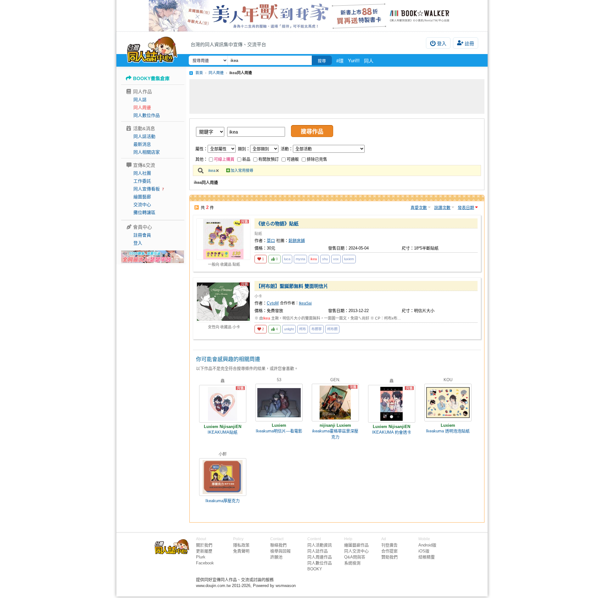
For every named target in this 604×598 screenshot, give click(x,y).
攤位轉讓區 (144, 212)
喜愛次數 (419, 207)
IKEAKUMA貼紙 (223, 432)
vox (336, 259)
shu (325, 259)
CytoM (273, 303)
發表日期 (466, 207)
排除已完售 (317, 159)
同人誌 (140, 99)
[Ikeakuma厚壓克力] (222, 477)
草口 (271, 240)
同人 (368, 60)
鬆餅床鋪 (296, 240)
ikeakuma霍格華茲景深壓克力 (335, 434)
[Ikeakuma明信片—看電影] (279, 402)
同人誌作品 (317, 551)
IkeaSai (305, 303)
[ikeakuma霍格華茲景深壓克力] (335, 402)
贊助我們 (389, 557)
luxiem (349, 259)
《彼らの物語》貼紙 (277, 223)
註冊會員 (142, 235)
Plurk (200, 557)
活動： (287, 148)
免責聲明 (241, 551)
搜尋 (322, 60)
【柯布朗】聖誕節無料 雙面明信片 (292, 286)
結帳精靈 (426, 557)
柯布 (302, 329)
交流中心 (142, 204)
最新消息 (142, 144)
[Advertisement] (336, 96)
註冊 (469, 43)
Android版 (427, 545)
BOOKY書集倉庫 (151, 78)
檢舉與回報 (280, 551)
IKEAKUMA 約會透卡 (391, 432)
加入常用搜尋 (242, 170)
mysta (300, 259)
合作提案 (389, 551)
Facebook (205, 563)
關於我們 (204, 545)
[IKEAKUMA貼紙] (222, 404)
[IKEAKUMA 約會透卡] (391, 404)
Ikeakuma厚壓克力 (222, 500)
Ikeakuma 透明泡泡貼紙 (448, 431)
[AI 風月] (152, 259)
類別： (244, 148)
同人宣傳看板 (146, 188)
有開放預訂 (268, 159)
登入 (441, 43)
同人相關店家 (146, 152)
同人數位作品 (146, 115)
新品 (246, 159)
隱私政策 (241, 545)
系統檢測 (352, 563)
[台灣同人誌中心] (152, 48)
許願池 (276, 557)
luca (287, 259)
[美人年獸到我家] (302, 15)
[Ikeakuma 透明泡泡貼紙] (448, 402)
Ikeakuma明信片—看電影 (279, 431)
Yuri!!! (354, 60)
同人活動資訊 (319, 545)
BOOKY (314, 569)
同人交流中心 (356, 551)
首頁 (199, 73)
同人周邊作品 (319, 557)
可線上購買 (224, 159)
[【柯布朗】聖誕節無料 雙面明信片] (223, 301)
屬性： (201, 148)
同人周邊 (142, 107)
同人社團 (142, 173)
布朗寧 (316, 329)
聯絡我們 (278, 545)
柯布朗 (332, 329)
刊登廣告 (389, 545)
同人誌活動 (144, 136)
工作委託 (142, 181)
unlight (289, 329)
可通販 (293, 159)
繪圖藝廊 (142, 196)
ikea (211, 170)
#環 (340, 60)
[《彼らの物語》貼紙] (223, 239)
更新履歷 (204, 551)
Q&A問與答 (354, 557)
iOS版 (423, 551)
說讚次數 (442, 207)
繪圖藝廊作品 (356, 545)
